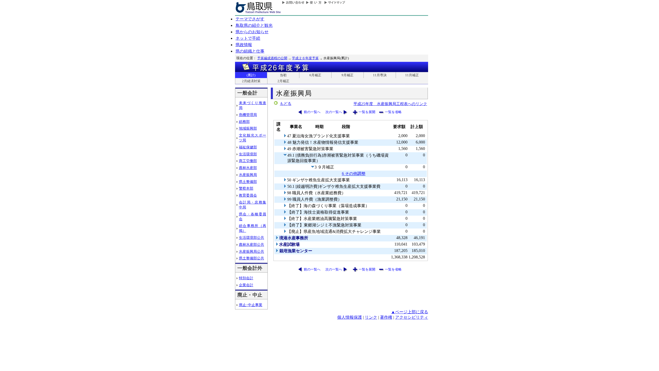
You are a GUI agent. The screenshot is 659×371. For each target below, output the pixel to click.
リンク (371, 317)
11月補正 (412, 75)
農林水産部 (248, 168)
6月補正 (315, 75)
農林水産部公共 (251, 244)
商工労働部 (248, 161)
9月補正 (347, 75)
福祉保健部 (248, 147)
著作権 (386, 317)
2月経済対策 (251, 81)
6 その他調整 (354, 173)
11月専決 (380, 75)
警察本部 (246, 188)
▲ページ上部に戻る (409, 312)
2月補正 (283, 81)
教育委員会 (248, 195)
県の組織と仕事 (250, 51)
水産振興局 (248, 175)
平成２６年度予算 (305, 58)
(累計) (251, 75)
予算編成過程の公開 (272, 58)
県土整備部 (248, 182)
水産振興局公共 (251, 251)
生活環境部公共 (251, 237)
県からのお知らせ (252, 32)
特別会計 (246, 278)
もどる (285, 104)
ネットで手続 (248, 38)
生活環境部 (248, 154)
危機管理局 (248, 115)
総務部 (244, 122)
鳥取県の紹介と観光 (254, 25)
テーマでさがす (250, 19)
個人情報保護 (349, 317)
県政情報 (244, 45)
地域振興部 (248, 128)
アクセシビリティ (411, 317)
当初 (283, 75)
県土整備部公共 (251, 258)
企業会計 (246, 285)
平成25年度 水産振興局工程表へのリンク (390, 104)
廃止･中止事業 (250, 305)
